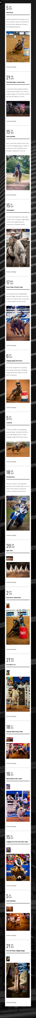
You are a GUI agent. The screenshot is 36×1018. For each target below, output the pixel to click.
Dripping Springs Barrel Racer (14, 361)
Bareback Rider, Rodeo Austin (14, 731)
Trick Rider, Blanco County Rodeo (15, 82)
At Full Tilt (9, 423)
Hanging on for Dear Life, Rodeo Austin (17, 842)
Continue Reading (11, 67)
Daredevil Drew (10, 477)
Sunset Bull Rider (11, 901)
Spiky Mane (9, 550)
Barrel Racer (9, 12)
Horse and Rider (10, 136)
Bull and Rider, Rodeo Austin (14, 778)
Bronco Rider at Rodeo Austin (14, 287)
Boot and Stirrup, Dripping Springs (15, 951)
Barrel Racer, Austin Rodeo (13, 597)
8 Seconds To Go (11, 664)
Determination (10, 210)
